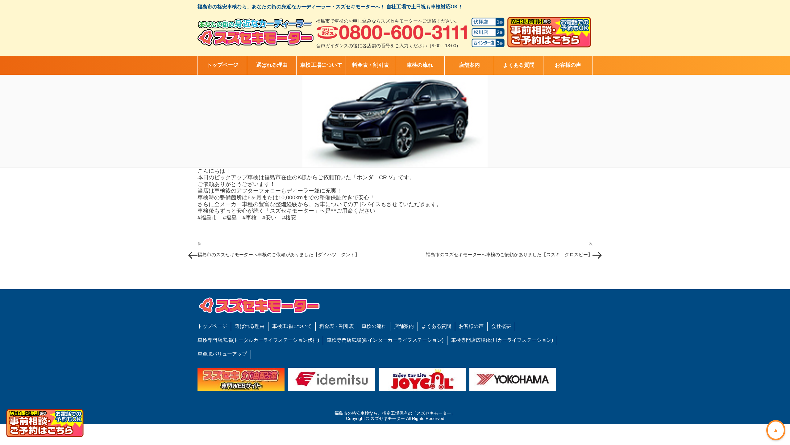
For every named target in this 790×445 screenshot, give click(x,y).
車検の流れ (420, 65)
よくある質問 (518, 65)
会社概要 (501, 326)
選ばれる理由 (272, 65)
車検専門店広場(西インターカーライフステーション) (385, 340)
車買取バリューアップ (222, 354)
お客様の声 (568, 65)
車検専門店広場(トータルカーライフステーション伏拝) (258, 340)
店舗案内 (469, 65)
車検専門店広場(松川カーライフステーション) (502, 340)
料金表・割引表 (370, 65)
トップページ (222, 65)
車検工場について (321, 65)
